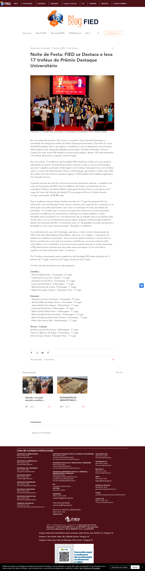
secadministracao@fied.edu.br (63, 479)
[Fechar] (142, 567)
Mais (87, 33)
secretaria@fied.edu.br (25, 457)
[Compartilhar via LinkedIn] (42, 352)
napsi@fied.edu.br (103, 481)
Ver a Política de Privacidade (90, 568)
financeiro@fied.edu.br (103, 457)
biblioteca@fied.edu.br (103, 473)
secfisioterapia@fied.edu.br (26, 493)
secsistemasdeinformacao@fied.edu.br (66, 459)
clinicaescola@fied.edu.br (104, 502)
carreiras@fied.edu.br (62, 505)
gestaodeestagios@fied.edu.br (105, 489)
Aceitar (135, 567)
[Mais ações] (112, 48)
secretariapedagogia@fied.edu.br (64, 480)
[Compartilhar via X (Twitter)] (37, 352)
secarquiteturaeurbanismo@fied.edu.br (66, 468)
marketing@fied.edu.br (63, 498)
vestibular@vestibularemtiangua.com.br (31, 507)
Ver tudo (119, 372)
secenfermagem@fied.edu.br (27, 485)
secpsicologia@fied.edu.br (62, 466)
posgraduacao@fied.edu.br (26, 471)
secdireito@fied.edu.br (25, 478)
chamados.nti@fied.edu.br (62, 486)
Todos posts (26, 33)
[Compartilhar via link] (48, 352)
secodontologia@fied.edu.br (26, 500)
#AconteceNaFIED (58, 33)
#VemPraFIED (41, 33)
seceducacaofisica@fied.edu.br (63, 457)
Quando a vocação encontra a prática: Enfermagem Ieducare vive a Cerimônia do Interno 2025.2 (35, 398)
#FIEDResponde (75, 33)
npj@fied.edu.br (58, 514)
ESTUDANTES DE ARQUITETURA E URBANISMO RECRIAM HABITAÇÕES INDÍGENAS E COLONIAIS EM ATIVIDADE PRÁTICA (72, 398)
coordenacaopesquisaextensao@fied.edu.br (110, 495)
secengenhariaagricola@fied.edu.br (65, 477)
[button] (16, 3)
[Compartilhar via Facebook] (31, 352)
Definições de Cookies (119, 567)
